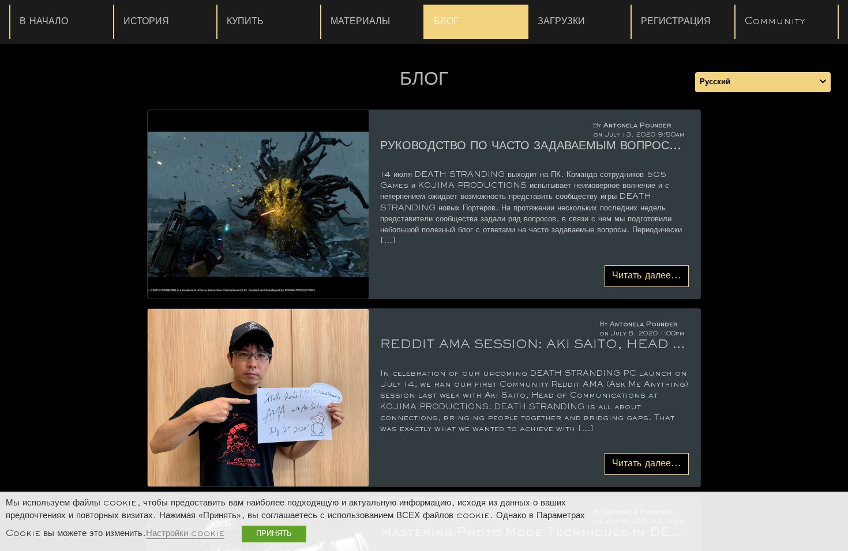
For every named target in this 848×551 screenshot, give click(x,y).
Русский (715, 82)
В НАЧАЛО (44, 22)
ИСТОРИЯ (146, 22)
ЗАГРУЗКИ (561, 22)
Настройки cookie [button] (185, 534)
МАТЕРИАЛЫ (360, 22)
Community (775, 22)
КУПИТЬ (245, 22)
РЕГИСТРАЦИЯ (676, 22)
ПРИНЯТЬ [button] (274, 534)
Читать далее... (646, 276)
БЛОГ (446, 22)
